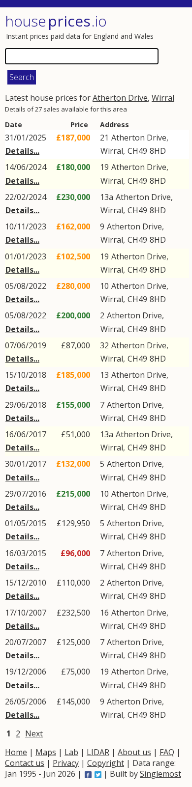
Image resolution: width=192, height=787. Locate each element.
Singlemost (160, 773)
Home (16, 752)
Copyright (105, 763)
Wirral (163, 97)
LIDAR (98, 752)
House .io (56, 21)
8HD (158, 150)
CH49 (137, 150)
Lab (71, 752)
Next (34, 733)
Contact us (24, 763)
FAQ (167, 752)
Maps (45, 752)
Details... (22, 150)
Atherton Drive (120, 97)
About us (134, 752)
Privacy (66, 763)
